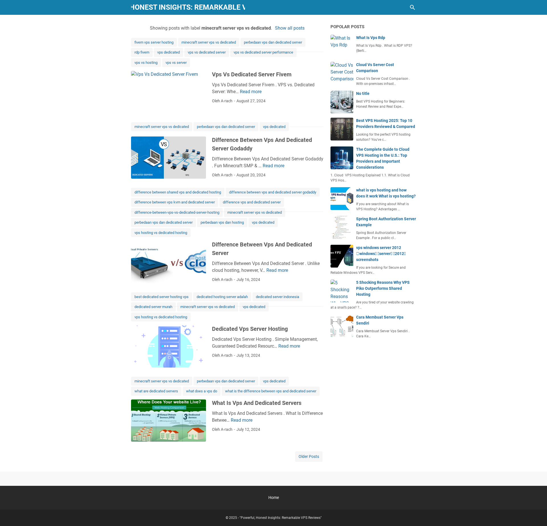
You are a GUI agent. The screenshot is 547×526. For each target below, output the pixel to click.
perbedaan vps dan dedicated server (273, 42)
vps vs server (176, 62)
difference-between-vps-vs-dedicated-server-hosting (176, 212)
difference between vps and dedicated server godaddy (272, 192)
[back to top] (535, 513)
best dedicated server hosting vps (161, 297)
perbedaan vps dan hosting (222, 222)
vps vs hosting (146, 62)
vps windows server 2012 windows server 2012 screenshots (381, 253)
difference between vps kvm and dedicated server (174, 202)
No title (363, 93)
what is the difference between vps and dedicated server (270, 391)
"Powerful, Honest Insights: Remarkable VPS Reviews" (188, 7)
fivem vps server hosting (154, 42)
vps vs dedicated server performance (263, 52)
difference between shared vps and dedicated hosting (177, 192)
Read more (251, 91)
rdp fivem (141, 52)
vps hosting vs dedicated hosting (160, 233)
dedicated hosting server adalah (222, 297)
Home (273, 497)
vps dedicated (168, 52)
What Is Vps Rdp (370, 37)
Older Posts (309, 456)
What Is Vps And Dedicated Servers (256, 402)
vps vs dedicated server (207, 52)
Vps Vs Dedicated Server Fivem (251, 74)
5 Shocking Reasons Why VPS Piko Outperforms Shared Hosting (383, 288)
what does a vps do (201, 391)
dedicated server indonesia (277, 297)
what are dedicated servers (156, 391)
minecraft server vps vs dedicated (208, 42)
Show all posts (290, 28)
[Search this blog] (412, 7)
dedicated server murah (153, 307)
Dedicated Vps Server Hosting (250, 328)
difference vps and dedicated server (252, 202)
